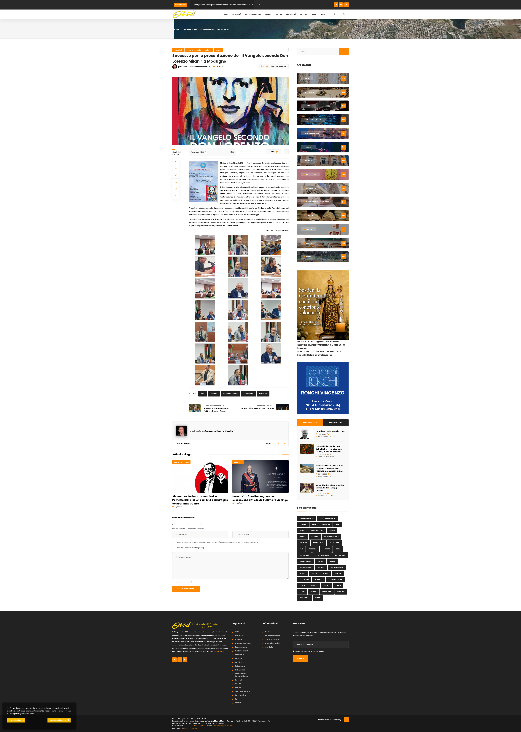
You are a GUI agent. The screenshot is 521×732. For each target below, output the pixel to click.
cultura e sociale (230, 394)
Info (323, 14)
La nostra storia (272, 635)
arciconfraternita (327, 518)
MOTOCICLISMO (306, 567)
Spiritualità (240, 695)
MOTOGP (321, 567)
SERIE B (338, 586)
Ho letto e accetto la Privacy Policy (309, 652)
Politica (278, 14)
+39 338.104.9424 (200, 726)
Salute (238, 684)
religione (318, 580)
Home (225, 14)
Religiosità (291, 14)
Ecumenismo (318, 543)
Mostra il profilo (184, 443)
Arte (237, 632)
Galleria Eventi (242, 651)
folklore (326, 549)
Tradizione (326, 592)
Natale (314, 573)
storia (313, 592)
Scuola (219, 50)
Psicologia (240, 666)
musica (302, 573)
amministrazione (306, 518)
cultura (213, 394)
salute (302, 586)
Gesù (338, 549)
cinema (302, 537)
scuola (326, 586)
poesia (325, 573)
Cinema (238, 639)
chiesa (332, 531)
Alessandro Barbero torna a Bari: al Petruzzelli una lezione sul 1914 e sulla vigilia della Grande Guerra (200, 500)
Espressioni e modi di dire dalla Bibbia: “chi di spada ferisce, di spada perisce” (329, 449)
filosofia (263, 394)
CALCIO (302, 531)
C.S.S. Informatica (190, 728)
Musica (268, 14)
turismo (340, 592)
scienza (314, 586)
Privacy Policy (198, 548)
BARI (202, 394)
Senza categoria (242, 691)
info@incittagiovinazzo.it (223, 726)
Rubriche (304, 14)
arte (314, 524)
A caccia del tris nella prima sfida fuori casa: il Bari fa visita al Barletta (223, 5)
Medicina (239, 654)
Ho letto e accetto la (191, 548)
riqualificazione (335, 580)
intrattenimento (322, 555)
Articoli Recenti (335, 422)
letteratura (340, 555)
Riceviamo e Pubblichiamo (241, 675)
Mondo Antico (306, 561)
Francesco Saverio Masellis (219, 431)
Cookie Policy (335, 720)
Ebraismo (303, 543)
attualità (326, 524)
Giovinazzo (304, 555)
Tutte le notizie (190, 29)
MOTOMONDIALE (337, 567)
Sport (314, 14)
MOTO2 (320, 561)
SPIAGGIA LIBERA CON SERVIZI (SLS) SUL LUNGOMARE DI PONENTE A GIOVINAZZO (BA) (329, 468)
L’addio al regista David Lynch (330, 431)
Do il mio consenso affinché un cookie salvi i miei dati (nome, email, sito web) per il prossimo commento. (218, 542)
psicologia (304, 580)
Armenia (303, 524)
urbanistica (304, 598)
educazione (248, 394)
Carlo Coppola (317, 531)
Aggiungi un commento (185, 589)
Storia (176, 462)
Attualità (236, 14)
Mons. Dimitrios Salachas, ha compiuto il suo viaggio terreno (330, 488)
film (301, 549)
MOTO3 (332, 561)
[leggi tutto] (219, 651)
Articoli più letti (310, 422)
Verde (317, 598)
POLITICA (337, 573)
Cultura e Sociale (253, 14)
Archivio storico (272, 643)
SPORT (302, 592)
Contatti (269, 647)
